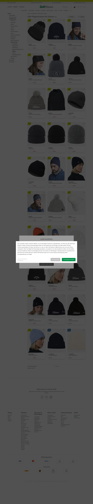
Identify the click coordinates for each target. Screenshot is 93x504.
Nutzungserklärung (21, 254)
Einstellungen (20, 260)
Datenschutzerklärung (59, 252)
